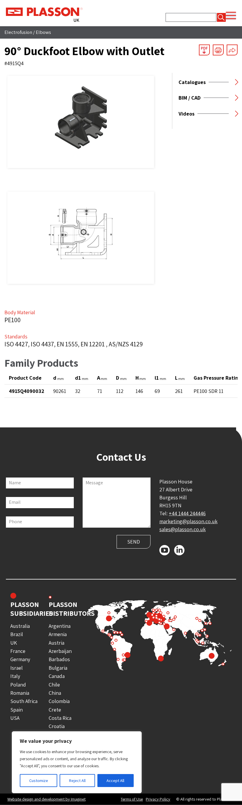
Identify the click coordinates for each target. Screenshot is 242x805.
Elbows (43, 32)
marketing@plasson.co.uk (188, 521)
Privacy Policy (158, 799)
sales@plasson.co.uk (182, 529)
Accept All (115, 780)
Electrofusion (18, 32)
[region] (77, 762)
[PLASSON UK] (44, 14)
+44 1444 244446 (187, 513)
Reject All (77, 780)
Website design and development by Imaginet (46, 799)
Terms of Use (132, 799)
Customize (38, 780)
